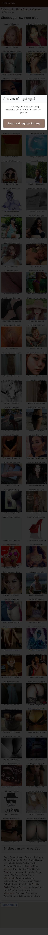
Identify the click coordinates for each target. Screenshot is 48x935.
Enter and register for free (24, 123)
